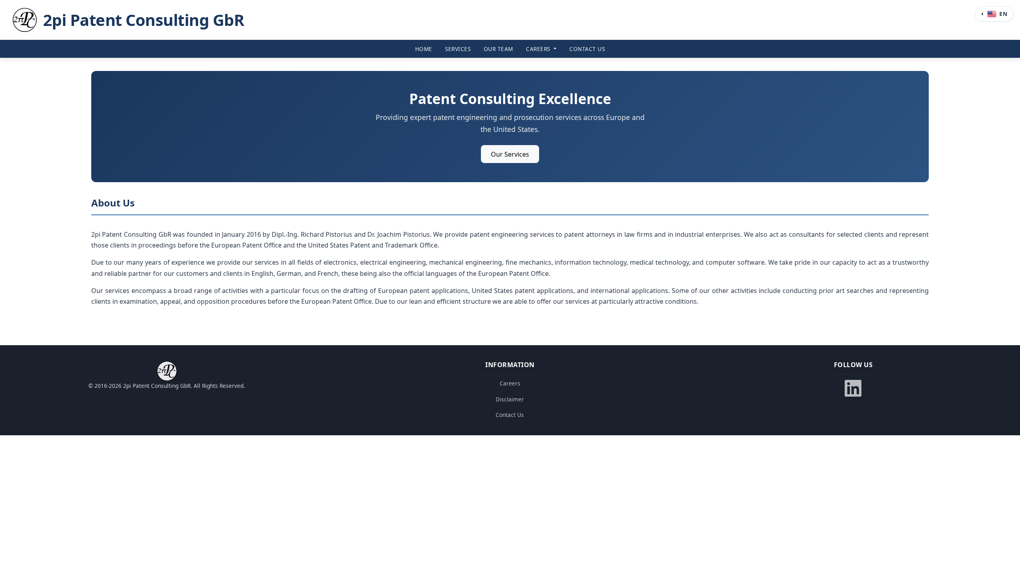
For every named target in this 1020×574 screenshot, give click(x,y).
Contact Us (587, 49)
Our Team (498, 49)
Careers (539, 49)
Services (458, 49)
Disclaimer (510, 399)
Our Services (510, 154)
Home (423, 49)
